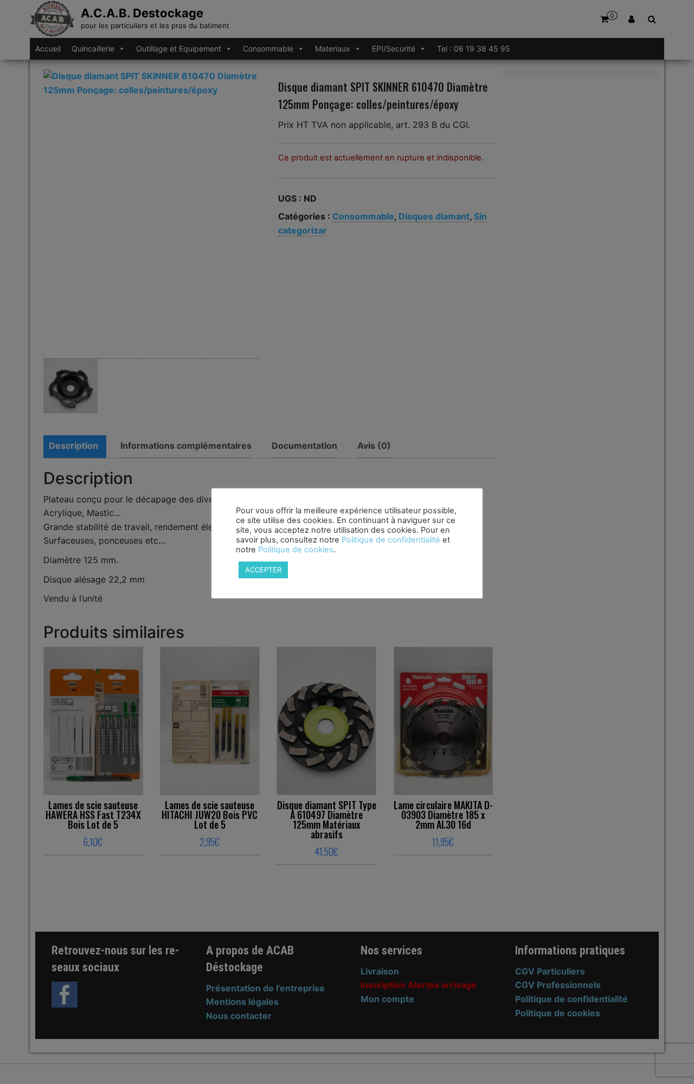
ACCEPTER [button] (263, 569)
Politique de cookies (295, 549)
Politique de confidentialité (391, 540)
